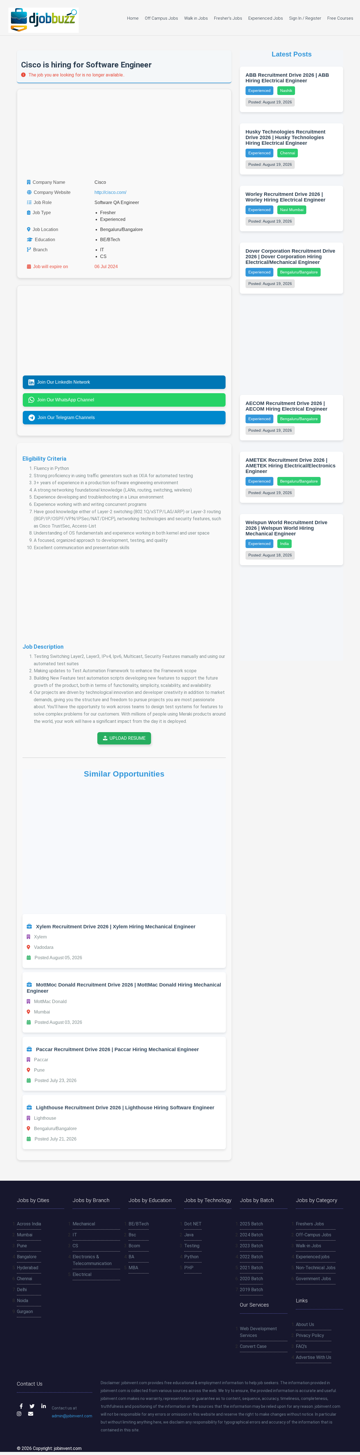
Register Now (180, 762)
